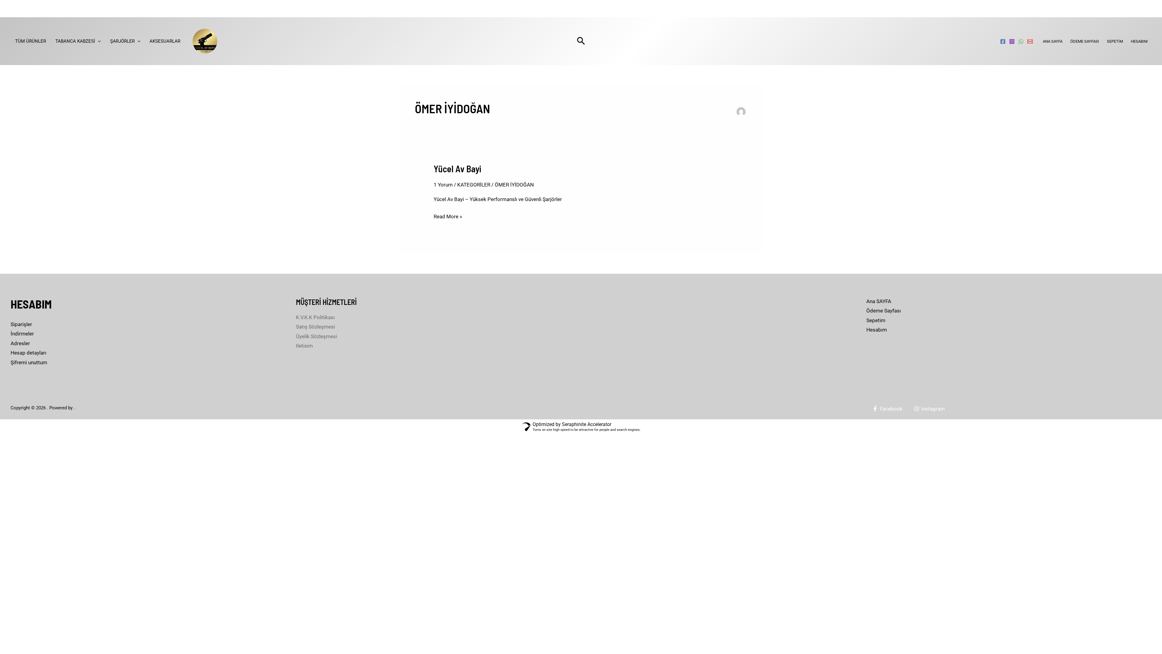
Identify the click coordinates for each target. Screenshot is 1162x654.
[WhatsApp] (1021, 41)
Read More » (448, 216)
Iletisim (304, 346)
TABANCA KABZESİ (75, 41)
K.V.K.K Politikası (315, 317)
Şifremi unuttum (29, 362)
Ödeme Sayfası (1084, 41)
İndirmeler (22, 334)
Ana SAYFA (1052, 41)
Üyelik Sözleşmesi (316, 336)
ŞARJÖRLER (122, 41)
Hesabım (1139, 41)
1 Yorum (443, 185)
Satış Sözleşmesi (315, 327)
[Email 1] (1030, 41)
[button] (98, 41)
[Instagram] (1012, 41)
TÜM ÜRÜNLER (30, 41)
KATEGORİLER (473, 185)
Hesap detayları (28, 353)
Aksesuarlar (164, 41)
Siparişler (21, 324)
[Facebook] (1003, 41)
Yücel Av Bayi (457, 168)
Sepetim (1115, 41)
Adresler (20, 343)
